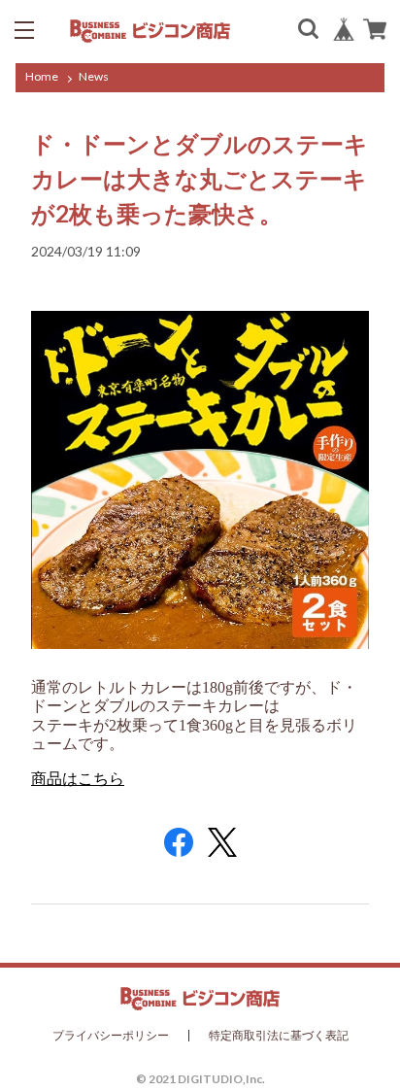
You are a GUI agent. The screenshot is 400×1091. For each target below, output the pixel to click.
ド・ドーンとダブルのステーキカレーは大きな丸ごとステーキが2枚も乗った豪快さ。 (199, 178)
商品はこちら (77, 778)
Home (41, 76)
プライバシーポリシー (110, 1035)
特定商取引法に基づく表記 (279, 1035)
